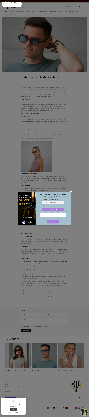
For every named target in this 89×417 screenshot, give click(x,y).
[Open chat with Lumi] (84, 412)
